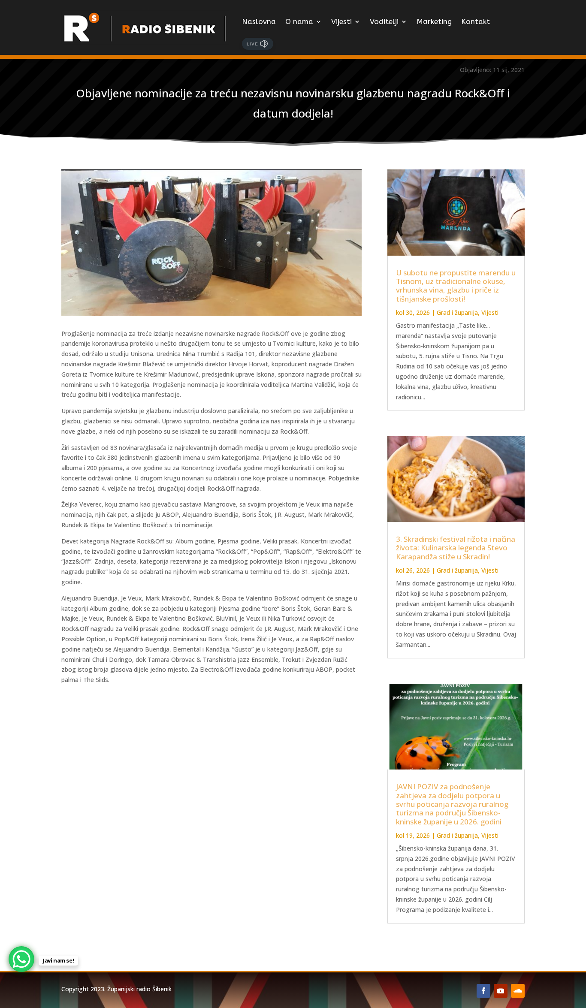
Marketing (434, 21)
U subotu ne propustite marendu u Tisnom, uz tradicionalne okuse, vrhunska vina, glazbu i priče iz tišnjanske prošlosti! (456, 286)
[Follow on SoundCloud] (518, 991)
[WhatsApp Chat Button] (21, 959)
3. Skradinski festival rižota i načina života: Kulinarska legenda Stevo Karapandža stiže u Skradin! (455, 547)
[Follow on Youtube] (500, 991)
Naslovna (259, 21)
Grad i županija (457, 312)
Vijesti (341, 21)
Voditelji (384, 21)
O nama (299, 21)
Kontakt (475, 21)
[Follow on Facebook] (483, 991)
